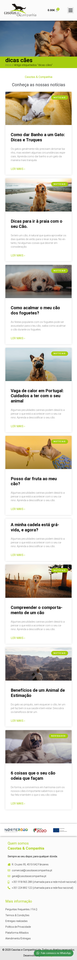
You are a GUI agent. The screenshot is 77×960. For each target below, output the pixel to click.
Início (8, 65)
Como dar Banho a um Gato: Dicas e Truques (38, 137)
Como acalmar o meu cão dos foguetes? (35, 310)
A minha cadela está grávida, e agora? (35, 527)
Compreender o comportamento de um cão (36, 610)
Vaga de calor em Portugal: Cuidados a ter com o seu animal (37, 396)
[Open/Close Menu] (70, 10)
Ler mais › (18, 169)
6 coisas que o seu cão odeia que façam (33, 776)
